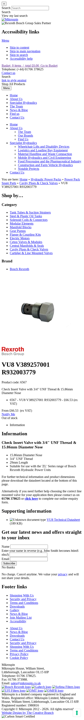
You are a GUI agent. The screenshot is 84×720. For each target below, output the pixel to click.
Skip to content (19, 47)
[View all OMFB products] (53, 690)
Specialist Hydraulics (23, 102)
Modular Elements (21, 223)
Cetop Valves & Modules (26, 242)
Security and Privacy (23, 599)
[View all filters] (13, 690)
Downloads (17, 606)
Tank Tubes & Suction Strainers (30, 212)
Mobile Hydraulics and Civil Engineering (44, 157)
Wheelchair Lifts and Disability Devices (43, 146)
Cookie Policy (19, 657)
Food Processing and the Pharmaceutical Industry (49, 161)
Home (14, 95)
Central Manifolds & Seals (27, 245)
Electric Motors (20, 238)
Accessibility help (21, 58)
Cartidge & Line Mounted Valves (31, 253)
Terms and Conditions (24, 603)
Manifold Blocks (20, 227)
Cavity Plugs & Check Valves (38, 183)
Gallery (14, 610)
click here (31, 498)
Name (5, 546)
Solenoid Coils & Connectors (29, 220)
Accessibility (18, 621)
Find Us (23, 139)
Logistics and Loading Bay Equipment (43, 150)
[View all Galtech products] (41, 687)
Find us (14, 113)
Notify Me (8, 414)
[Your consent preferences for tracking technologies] (77, 713)
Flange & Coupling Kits (25, 234)
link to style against (14, 80)
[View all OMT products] (34, 690)
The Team (16, 106)
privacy (62, 574)
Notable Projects (28, 168)
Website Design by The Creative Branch (28, 712)
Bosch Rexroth (19, 269)
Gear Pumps (18, 231)
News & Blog (19, 110)
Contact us (8, 73)
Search (6, 8)
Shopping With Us (22, 595)
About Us (16, 99)
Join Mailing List (21, 617)
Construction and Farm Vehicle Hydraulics (45, 165)
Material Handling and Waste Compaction (45, 154)
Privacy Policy (19, 654)
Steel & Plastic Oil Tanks (26, 216)
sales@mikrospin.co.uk (26, 683)
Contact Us (17, 117)
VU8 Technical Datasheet (63, 519)
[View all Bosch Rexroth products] (16, 687)
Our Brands (25, 135)
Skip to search (19, 55)
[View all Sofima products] (66, 687)
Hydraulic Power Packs (46, 179)
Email (5, 559)
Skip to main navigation (25, 51)
